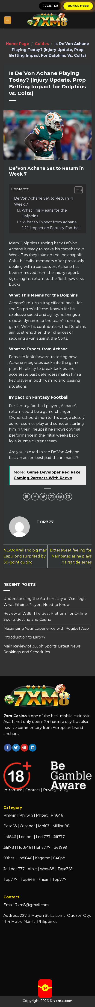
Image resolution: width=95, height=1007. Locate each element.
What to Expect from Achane (50, 222)
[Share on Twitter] (43, 497)
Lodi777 (43, 837)
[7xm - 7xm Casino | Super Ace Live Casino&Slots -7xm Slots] (47, 20)
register (50, 5)
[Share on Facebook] (35, 497)
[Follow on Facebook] (8, 748)
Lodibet (26, 837)
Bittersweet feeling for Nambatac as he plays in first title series (71, 556)
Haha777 (42, 847)
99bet (9, 858)
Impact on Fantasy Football (55, 228)
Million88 (61, 826)
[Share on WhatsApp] (26, 497)
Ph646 (57, 815)
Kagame (42, 858)
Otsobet (27, 826)
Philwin (26, 815)
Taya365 (65, 869)
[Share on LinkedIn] (68, 497)
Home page (17, 44)
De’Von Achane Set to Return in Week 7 (43, 201)
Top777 (10, 879)
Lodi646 (25, 858)
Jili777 (59, 837)
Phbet (42, 815)
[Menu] (8, 20)
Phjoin (43, 879)
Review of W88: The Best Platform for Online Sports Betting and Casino (45, 616)
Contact (32, 790)
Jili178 (8, 847)
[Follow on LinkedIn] (32, 748)
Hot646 (24, 847)
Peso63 (10, 826)
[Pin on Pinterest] (60, 497)
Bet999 (60, 847)
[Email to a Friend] (52, 497)
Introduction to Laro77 (24, 637)
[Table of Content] (78, 190)
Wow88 (47, 869)
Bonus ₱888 (78, 5)
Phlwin (9, 815)
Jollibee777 (14, 869)
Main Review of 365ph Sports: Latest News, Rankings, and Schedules (42, 649)
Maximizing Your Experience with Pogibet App (46, 628)
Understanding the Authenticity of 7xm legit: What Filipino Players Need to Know (44, 601)
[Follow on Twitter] (16, 748)
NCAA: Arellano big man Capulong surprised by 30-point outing (25, 556)
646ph (59, 858)
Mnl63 (44, 826)
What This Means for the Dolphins (44, 213)
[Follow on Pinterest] (24, 748)
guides (42, 44)
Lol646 (9, 837)
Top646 (28, 879)
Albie (32, 869)
